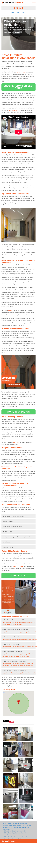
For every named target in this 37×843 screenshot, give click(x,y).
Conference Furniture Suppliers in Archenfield (17, 825)
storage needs (21, 72)
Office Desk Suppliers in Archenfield (15, 833)
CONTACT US (18, 575)
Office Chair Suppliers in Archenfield (15, 831)
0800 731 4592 (18, 12)
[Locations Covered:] (2, 3)
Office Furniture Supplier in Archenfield (15, 823)
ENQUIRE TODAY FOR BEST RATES (18, 87)
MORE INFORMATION (18, 412)
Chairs (10, 310)
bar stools (16, 442)
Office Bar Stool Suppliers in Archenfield (16, 837)
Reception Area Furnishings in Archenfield (16, 827)
